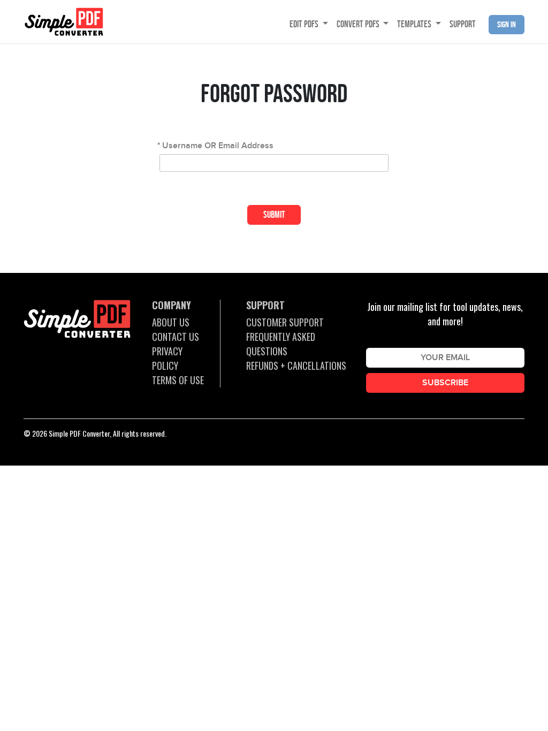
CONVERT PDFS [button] (359, 24)
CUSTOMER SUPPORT (285, 322)
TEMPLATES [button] (415, 24)
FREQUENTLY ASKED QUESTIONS (280, 344)
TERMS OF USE (178, 380)
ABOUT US (170, 322)
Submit (274, 214)
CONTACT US (175, 337)
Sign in (506, 24)
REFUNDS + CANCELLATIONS (296, 365)
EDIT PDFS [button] (305, 24)
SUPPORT (463, 24)
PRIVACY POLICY (167, 358)
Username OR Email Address (217, 146)
